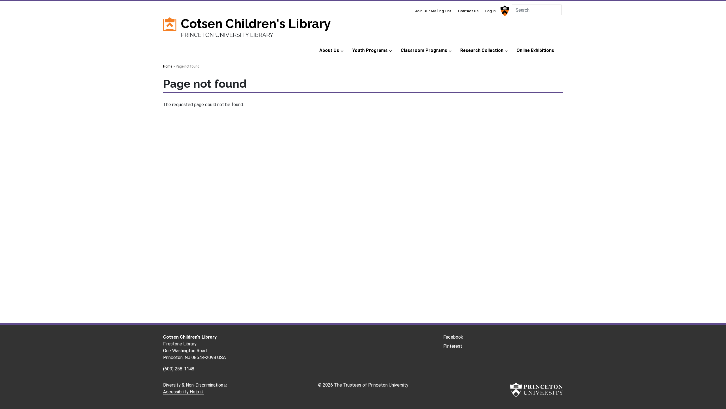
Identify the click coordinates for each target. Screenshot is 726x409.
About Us (329, 50)
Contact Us (468, 11)
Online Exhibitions (535, 50)
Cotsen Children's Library (256, 23)
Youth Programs (370, 50)
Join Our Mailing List (433, 11)
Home (167, 66)
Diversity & (193, 385)
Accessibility (181, 392)
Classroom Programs (424, 50)
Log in (490, 11)
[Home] (172, 30)
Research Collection (481, 50)
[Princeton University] (504, 10)
